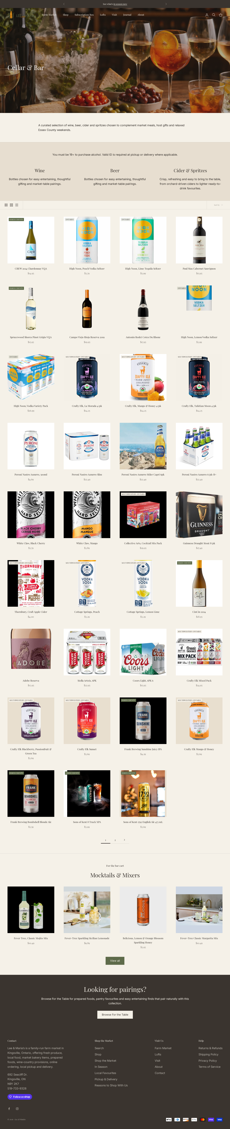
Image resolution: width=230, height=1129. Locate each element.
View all (115, 960)
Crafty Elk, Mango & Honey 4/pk (143, 405)
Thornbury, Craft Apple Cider (31, 611)
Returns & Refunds (210, 1048)
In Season (101, 1066)
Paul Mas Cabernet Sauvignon (199, 268)
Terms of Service (209, 1066)
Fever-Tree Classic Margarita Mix (199, 938)
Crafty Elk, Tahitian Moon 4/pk (199, 405)
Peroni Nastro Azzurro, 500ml (31, 474)
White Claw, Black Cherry (31, 543)
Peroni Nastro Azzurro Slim (87, 474)
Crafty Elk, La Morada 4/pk (87, 405)
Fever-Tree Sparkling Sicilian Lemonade (87, 938)
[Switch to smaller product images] (11, 205)
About (141, 14)
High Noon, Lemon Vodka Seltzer (199, 337)
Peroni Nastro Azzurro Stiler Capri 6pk (143, 474)
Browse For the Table (115, 1014)
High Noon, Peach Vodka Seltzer (87, 268)
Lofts (103, 14)
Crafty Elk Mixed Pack (199, 680)
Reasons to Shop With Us (111, 1085)
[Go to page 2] (124, 839)
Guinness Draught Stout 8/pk (199, 543)
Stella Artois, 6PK (87, 680)
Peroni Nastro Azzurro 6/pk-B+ (199, 474)
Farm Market (49, 14)
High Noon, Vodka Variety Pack (31, 405)
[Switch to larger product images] (6, 205)
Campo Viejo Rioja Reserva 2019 (87, 337)
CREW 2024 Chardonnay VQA (31, 268)
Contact (160, 1073)
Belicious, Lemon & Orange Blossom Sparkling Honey (143, 940)
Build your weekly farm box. (135, 3)
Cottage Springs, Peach (87, 611)
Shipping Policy (208, 1054)
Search (99, 1048)
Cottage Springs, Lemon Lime (143, 611)
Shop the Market (105, 1060)
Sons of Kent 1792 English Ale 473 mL (143, 822)
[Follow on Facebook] (9, 1108)
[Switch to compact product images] (16, 205)
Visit (114, 14)
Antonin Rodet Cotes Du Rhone (143, 337)
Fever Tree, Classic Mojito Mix (31, 938)
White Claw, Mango (87, 543)
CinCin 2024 (199, 611)
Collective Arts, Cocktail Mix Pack (143, 543)
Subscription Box (84, 14)
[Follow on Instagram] (17, 1108)
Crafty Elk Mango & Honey (199, 749)
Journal (127, 14)
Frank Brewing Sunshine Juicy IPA (143, 749)
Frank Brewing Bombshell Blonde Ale (30, 822)
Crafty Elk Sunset (87, 749)
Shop (65, 14)
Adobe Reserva (31, 680)
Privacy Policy (208, 1060)
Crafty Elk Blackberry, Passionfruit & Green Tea (30, 751)
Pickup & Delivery (106, 1079)
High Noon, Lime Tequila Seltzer (143, 268)
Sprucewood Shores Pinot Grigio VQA (31, 337)
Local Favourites (105, 1073)
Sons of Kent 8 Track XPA (87, 822)
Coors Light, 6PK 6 (143, 680)
